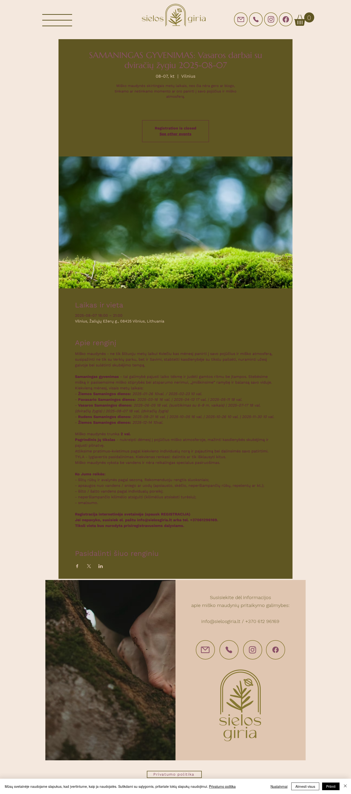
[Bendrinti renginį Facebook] (77, 566)
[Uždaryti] (345, 786)
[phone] (256, 19)
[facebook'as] (285, 19)
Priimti (330, 786)
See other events (175, 134)
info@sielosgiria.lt (220, 621)
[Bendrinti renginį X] (89, 566)
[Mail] (241, 19)
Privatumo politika (222, 786)
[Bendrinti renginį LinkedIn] (100, 566)
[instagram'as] (271, 19)
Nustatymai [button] (279, 786)
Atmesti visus (305, 786)
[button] (57, 20)
